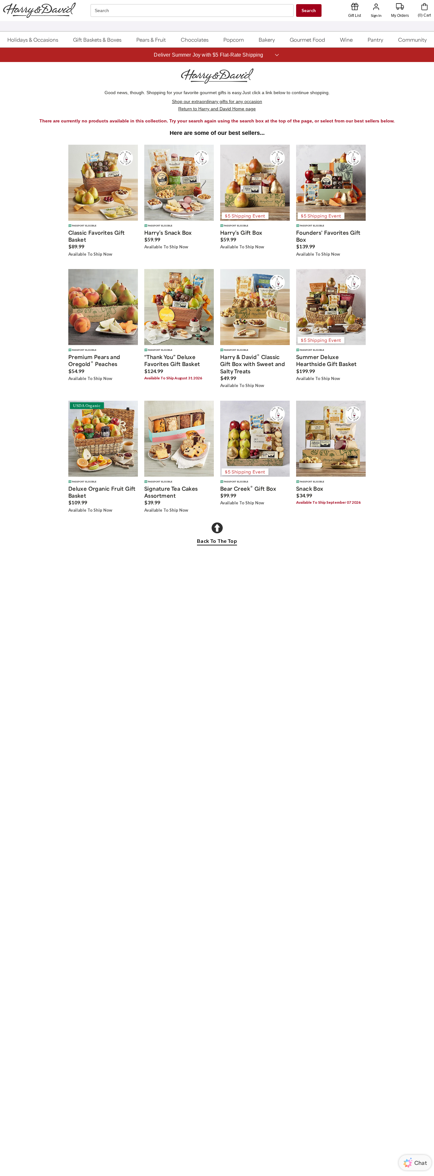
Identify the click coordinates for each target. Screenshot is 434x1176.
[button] (33, 39)
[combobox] (193, 10)
